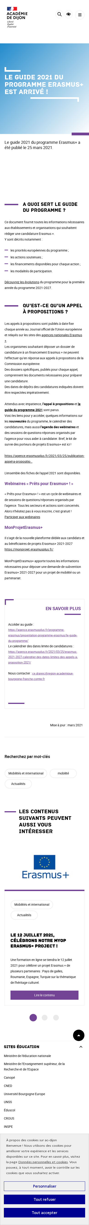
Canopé (9, 1077)
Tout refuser (45, 1199)
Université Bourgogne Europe (24, 1094)
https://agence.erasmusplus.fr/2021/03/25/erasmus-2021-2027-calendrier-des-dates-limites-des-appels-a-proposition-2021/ (43, 657)
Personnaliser (44, 1186)
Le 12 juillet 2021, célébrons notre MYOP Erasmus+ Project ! (38, 940)
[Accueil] (17, 17)
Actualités (18, 784)
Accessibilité (69, 14)
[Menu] (79, 15)
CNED (8, 1085)
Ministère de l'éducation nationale (27, 1056)
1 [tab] (33, 1017)
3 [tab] (56, 1017)
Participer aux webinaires (22, 517)
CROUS (9, 1118)
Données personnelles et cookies (43, 1162)
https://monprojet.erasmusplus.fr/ (29, 549)
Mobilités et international (25, 773)
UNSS (8, 1102)
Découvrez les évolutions (22, 282)
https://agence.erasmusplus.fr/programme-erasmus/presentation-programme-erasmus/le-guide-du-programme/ (42, 635)
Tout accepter (44, 1212)
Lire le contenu (44, 995)
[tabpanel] (44, 925)
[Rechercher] (59, 15)
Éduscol (9, 1110)
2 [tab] (44, 1017)
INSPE (8, 1126)
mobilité (63, 773)
